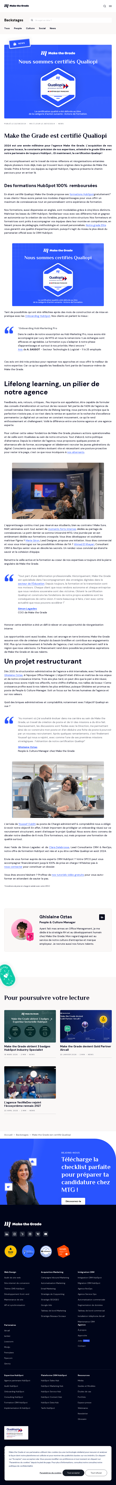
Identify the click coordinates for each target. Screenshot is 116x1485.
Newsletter (83, 1413)
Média (80, 1380)
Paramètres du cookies (51, 1473)
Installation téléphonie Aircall (91, 1316)
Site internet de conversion (17, 1283)
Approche (82, 1335)
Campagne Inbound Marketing (55, 1277)
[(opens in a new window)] (6, 1234)
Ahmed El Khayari (84, 544)
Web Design (10, 1272)
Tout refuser (96, 1473)
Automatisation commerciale (91, 1299)
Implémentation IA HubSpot (17, 1408)
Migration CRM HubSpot (89, 1283)
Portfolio (82, 1397)
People (18, 28)
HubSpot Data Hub (50, 1402)
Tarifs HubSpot (48, 1408)
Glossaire (82, 1419)
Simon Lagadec (27, 608)
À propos (82, 1330)
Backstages (13, 20)
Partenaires (10, 1325)
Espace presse (84, 1402)
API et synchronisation (14, 1305)
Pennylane (9, 1352)
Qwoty (7, 1363)
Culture (30, 28)
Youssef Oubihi (27, 824)
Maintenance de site (13, 1299)
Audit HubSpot (11, 1386)
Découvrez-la (73, 1201)
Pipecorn (8, 1358)
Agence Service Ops (87, 1294)
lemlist (7, 1336)
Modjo (7, 1347)
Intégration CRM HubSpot (90, 1277)
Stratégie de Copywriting (52, 1294)
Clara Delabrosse (59, 847)
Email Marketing (48, 1288)
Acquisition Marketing (52, 1272)
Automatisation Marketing (53, 1283)
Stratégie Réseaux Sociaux (53, 1316)
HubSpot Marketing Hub (52, 1386)
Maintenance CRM (86, 1321)
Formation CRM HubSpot (16, 1402)
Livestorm (8, 1341)
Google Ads (46, 1305)
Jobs (83, 1340)
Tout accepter (73, 1473)
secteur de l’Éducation (31, 583)
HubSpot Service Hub (51, 1391)
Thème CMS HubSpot (14, 1288)
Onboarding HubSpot (37, 316)
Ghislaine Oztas (13, 675)
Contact (82, 1346)
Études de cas (84, 1391)
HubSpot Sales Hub (50, 1380)
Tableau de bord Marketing (53, 1310)
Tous (7, 28)
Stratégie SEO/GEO (50, 1299)
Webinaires (83, 1408)
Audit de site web (12, 1277)
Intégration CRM (86, 1272)
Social (42, 28)
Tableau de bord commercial (91, 1310)
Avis (20, 349)
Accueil (8, 1134)
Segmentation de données (90, 1305)
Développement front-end (16, 1294)
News (53, 28)
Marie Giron (32, 540)
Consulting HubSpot (13, 1397)
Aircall (7, 1330)
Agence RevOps (85, 1288)
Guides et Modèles (86, 1386)
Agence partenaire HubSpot (17, 1380)
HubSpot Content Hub (51, 1397)
